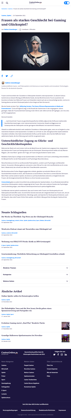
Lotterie (17, 220)
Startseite (4, 9)
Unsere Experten (52, 369)
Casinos (10, 9)
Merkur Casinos (29, 372)
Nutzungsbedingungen (10, 410)
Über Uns (50, 365)
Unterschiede (5, 182)
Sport (37, 220)
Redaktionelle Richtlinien (47, 410)
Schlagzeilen (5, 387)
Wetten (42, 220)
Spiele (9, 15)
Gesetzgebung (10, 220)
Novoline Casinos (29, 369)
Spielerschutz (32, 220)
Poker (21, 220)
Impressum (62, 410)
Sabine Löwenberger (10, 29)
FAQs (48, 376)
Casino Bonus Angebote (31, 383)
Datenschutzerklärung (28, 410)
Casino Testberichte (30, 380)
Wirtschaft (47, 220)
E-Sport (3, 245)
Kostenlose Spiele (30, 387)
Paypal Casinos (29, 365)
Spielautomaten (29, 376)
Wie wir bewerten (52, 372)
